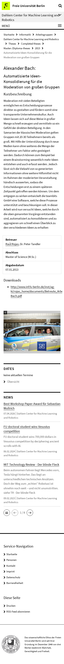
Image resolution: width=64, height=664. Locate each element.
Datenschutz (13, 577)
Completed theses (31, 43)
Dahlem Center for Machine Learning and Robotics (31, 39)
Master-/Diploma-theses (17, 48)
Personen (11, 560)
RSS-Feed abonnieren (18, 611)
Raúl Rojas (12, 244)
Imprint (10, 571)
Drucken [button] (10, 605)
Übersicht (13, 382)
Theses (12, 43)
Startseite (9, 34)
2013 (37, 48)
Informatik (25, 34)
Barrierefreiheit (14, 583)
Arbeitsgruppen (44, 34)
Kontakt (10, 565)
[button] (7, 512)
